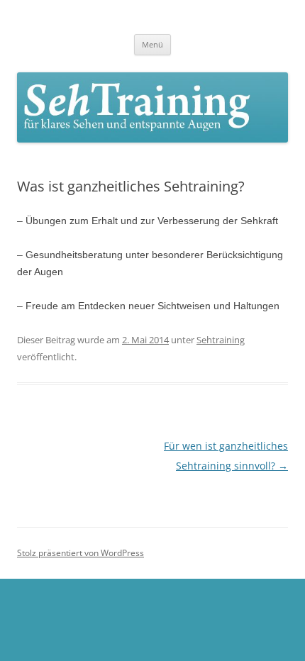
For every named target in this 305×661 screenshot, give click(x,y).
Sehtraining (220, 339)
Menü (152, 44)
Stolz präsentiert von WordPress (80, 553)
